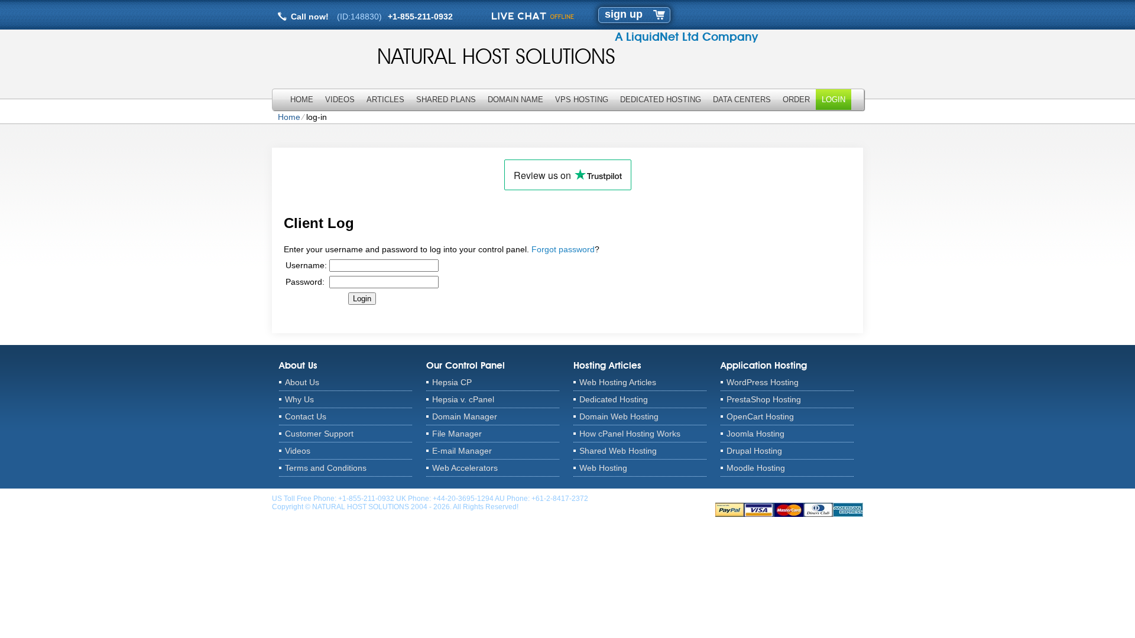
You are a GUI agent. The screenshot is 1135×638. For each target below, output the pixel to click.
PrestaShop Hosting (764, 399)
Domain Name (515, 99)
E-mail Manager (462, 450)
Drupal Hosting (754, 450)
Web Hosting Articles (617, 382)
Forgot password (563, 249)
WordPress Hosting (763, 382)
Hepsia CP (452, 382)
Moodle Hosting (756, 468)
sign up (624, 14)
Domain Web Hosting (619, 416)
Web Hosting (603, 468)
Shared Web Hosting (618, 450)
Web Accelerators (465, 468)
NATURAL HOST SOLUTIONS (496, 56)
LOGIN (833, 99)
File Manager (457, 433)
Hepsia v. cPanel (463, 399)
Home (301, 99)
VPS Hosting (581, 99)
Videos (340, 99)
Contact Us (305, 416)
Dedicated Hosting (660, 99)
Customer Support (319, 433)
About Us (302, 382)
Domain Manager (464, 416)
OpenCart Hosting (760, 416)
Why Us (299, 399)
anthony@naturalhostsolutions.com (646, 498)
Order (796, 99)
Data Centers (742, 99)
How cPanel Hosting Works (629, 433)
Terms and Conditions (326, 468)
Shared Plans (446, 99)
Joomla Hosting (755, 433)
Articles (385, 99)
